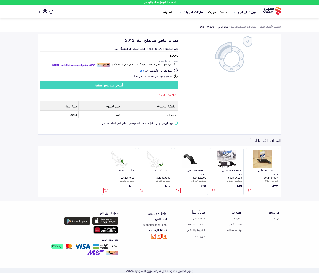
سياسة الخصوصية (196, 224)
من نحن (275, 218)
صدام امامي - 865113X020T (214, 26)
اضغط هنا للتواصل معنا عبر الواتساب (160, 2)
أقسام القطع (266, 26)
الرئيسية (277, 26)
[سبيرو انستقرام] (159, 236)
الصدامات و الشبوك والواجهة (244, 26)
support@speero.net (155, 225)
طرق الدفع (199, 236)
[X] (164, 236)
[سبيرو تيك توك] (153, 236)
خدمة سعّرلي (235, 224)
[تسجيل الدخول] (45, 12)
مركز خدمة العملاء (232, 230)
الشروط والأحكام (196, 230)
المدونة (168, 12)
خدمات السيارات (217, 12)
